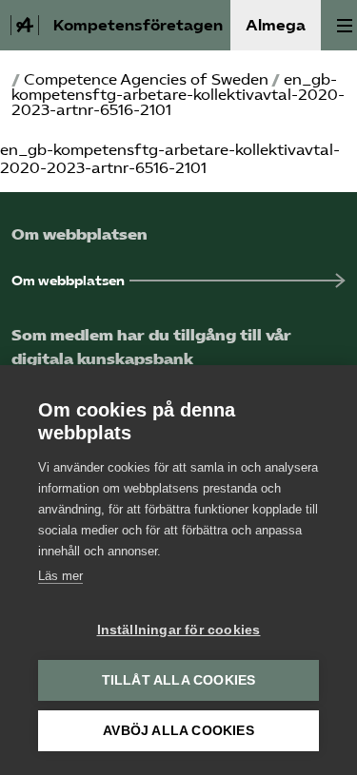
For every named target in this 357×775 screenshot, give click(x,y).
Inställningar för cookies (179, 630)
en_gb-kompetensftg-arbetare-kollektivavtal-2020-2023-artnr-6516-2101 (170, 159)
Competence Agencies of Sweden (146, 79)
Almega (276, 25)
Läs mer (60, 576)
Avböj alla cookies (178, 731)
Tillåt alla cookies (179, 680)
